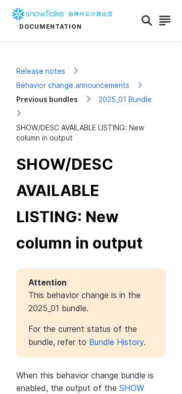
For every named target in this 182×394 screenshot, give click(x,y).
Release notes (40, 71)
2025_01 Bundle (125, 99)
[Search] (147, 21)
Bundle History (116, 342)
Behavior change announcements (72, 85)
